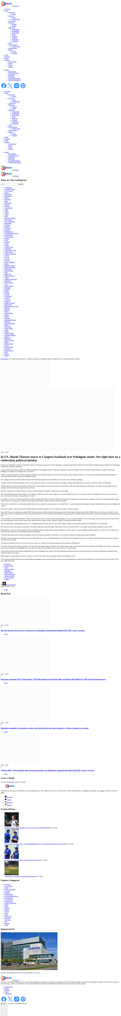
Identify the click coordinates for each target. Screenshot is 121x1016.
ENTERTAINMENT (14, 80)
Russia (14, 14)
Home (2, 359)
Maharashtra (8, 305)
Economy (7, 225)
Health (7, 264)
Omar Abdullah (9, 333)
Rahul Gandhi (9, 347)
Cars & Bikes (9, 208)
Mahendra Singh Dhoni (12, 306)
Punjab (7, 345)
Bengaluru (8, 199)
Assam (7, 192)
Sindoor (7, 579)
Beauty (10, 63)
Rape (6, 352)
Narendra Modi (9, 569)
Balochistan (15, 33)
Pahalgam (7, 571)
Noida (6, 330)
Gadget (7, 245)
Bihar (6, 201)
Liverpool (7, 299)
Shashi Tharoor (9, 578)
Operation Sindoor (10, 335)
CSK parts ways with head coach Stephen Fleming (20, 876)
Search (21, 184)
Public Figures (9, 344)
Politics (7, 342)
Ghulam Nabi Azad (10, 250)
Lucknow (7, 301)
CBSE (6, 209)
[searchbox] (9, 184)
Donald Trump (9, 566)
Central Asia (12, 21)
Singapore (15, 41)
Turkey (14, 26)
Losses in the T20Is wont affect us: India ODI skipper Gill (22, 860)
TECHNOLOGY (13, 73)
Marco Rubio (8, 313)
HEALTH (11, 77)
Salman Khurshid (10, 574)
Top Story (7, 9)
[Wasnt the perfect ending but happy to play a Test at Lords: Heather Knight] (12, 826)
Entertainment (9, 232)
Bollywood (8, 203)
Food (6, 240)
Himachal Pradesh (10, 267)
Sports (6, 58)
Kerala (7, 291)
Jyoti (6, 284)
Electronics (8, 228)
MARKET (11, 75)
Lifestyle (7, 60)
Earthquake (8, 223)
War (6, 922)
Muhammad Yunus (10, 320)
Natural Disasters (10, 323)
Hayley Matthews (10, 262)
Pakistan (14, 38)
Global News (8, 252)
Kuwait (14, 24)
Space (6, 913)
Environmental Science (11, 233)
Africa (10, 43)
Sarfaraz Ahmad (9, 576)
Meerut (7, 316)
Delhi (6, 216)
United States (16, 46)
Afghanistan (15, 29)
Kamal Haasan (9, 286)
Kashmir (7, 289)
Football (7, 242)
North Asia (11, 12)
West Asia (11, 22)
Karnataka (8, 288)
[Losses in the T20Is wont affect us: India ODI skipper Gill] (12, 858)
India (13, 34)
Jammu (7, 277)
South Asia (11, 28)
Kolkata (7, 293)
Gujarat (7, 255)
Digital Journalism (10, 218)
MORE (7, 70)
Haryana (7, 260)
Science (7, 911)
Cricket (7, 213)
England (14, 53)
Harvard (7, 259)
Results (7, 354)
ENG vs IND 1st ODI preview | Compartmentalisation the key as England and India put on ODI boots (35, 844)
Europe (10, 50)
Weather (7, 923)
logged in (11, 782)
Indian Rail (8, 274)
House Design (9, 271)
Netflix (7, 325)
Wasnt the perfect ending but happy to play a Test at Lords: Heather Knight (27, 827)
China (14, 17)
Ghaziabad (8, 249)
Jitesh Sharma (9, 282)
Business (7, 56)
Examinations (9, 235)
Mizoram (7, 318)
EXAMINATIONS (14, 78)
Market (7, 315)
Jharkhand (8, 281)
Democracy (8, 564)
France (14, 51)
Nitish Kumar (9, 328)
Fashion (10, 67)
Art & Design (12, 62)
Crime (6, 55)
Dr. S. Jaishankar (10, 221)
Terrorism (7, 918)
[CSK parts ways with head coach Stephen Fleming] (12, 874)
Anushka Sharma (10, 189)
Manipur (7, 310)
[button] (4, 1009)
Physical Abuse (9, 340)
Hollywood (8, 269)
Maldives (15, 36)
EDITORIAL (12, 72)
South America (12, 48)
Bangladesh (15, 31)
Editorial (7, 226)
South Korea (16, 19)
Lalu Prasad (8, 296)
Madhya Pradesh (10, 303)
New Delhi (8, 327)
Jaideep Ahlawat (9, 276)
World (6, 11)
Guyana (7, 257)
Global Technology (10, 254)
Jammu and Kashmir (11, 279)
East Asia (11, 16)
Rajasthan (7, 349)
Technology (8, 916)
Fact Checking (9, 237)
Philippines (15, 39)
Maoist (7, 311)
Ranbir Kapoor (9, 350)
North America (12, 45)
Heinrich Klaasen (10, 265)
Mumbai (7, 322)
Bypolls (7, 206)
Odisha (7, 332)
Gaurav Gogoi (9, 247)
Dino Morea (8, 220)
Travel (10, 65)
